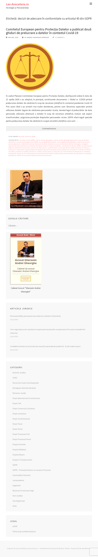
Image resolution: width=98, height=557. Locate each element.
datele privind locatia (22, 148)
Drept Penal (17, 429)
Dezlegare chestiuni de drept (24, 388)
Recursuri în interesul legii (23, 490)
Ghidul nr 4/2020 (22, 151)
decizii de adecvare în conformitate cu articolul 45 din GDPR (53, 148)
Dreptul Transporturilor (22, 460)
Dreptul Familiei (19, 444)
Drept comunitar (19, 413)
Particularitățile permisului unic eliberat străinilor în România (35, 316)
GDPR (33, 136)
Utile (15, 506)
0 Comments (60, 37)
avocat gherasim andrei (47, 142)
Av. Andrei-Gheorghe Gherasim (36, 37)
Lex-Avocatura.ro (17, 4)
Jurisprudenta (18, 480)
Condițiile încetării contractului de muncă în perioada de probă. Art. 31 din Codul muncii (45, 346)
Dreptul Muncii (18, 454)
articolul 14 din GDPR (27, 140)
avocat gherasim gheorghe (66, 142)
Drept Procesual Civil (21, 434)
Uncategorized (19, 501)
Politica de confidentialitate (24, 531)
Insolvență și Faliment (22, 475)
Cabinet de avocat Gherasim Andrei (34, 144)
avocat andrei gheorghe (44, 140)
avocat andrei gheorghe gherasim (65, 140)
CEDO (15, 378)
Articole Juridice (25, 136)
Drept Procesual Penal (22, 439)
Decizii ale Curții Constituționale (26, 383)
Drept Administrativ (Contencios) (26, 398)
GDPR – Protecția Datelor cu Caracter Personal (32, 470)
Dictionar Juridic (19, 393)
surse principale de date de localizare (37, 155)
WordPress (86, 548)
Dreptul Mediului (19, 449)
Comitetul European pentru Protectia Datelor (45, 146)
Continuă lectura (49, 128)
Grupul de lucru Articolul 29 (52, 151)
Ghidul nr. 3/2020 (35, 151)
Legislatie (17, 485)
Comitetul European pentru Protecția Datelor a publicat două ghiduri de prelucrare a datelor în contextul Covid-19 (48, 31)
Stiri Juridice (18, 495)
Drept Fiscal (17, 424)
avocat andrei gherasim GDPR (27, 142)
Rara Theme (65, 548)
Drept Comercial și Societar (24, 408)
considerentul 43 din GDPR (70, 146)
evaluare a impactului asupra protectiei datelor (25, 150)
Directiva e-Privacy (82, 148)
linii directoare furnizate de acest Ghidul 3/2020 (41, 153)
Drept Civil (17, 403)
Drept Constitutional (21, 419)
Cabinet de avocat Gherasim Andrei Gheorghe (64, 144)
